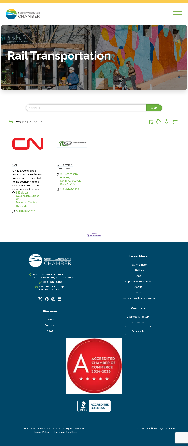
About (138, 286)
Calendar (50, 325)
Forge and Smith (166, 428)
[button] (11, 122)
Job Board (138, 322)
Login (140, 330)
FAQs (138, 275)
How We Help (138, 264)
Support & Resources (138, 281)
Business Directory (138, 316)
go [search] (155, 107)
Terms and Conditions (65, 432)
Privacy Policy (41, 432)
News (50, 330)
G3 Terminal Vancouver (65, 166)
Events (50, 319)
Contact (138, 292)
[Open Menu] (177, 14)
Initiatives (138, 270)
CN (14, 164)
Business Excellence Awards (138, 297)
